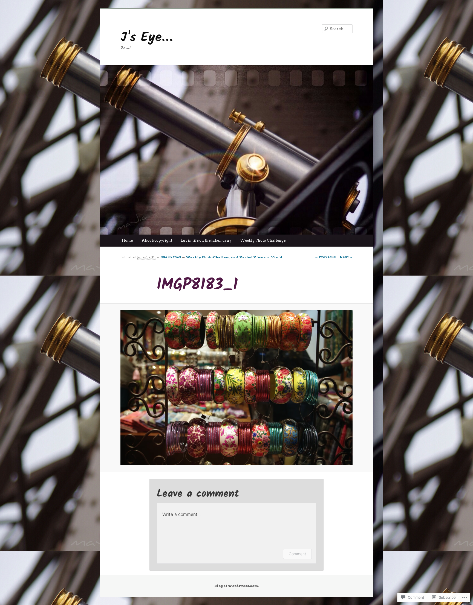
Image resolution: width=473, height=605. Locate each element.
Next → (346, 257)
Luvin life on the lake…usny (206, 240)
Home (127, 240)
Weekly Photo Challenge (262, 240)
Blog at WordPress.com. (236, 586)
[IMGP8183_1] (236, 387)
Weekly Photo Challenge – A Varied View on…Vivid (234, 257)
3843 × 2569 (171, 257)
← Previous (325, 257)
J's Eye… (146, 37)
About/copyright (157, 240)
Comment (297, 553)
